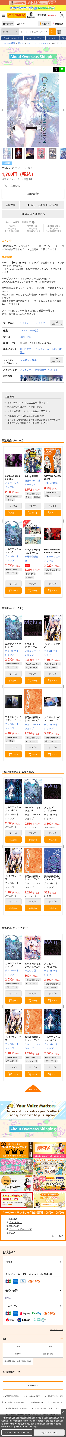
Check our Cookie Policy (17, 1432)
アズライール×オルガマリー (53, 495)
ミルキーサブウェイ (34, 38)
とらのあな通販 (8, 43)
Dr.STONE (30, 573)
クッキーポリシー (57, 1402)
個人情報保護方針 (37, 1402)
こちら (32, 402)
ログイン (52, 15)
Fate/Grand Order (13, 496)
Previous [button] (2, 110)
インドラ (10, 499)
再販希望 (33, 194)
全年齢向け (8, 23)
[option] (33, 110)
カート (15, 512)
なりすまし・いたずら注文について (47, 1408)
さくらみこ (15, 1222)
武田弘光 (14, 1225)
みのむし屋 (30, 970)
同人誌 (21, 43)
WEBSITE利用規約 (12, 1396)
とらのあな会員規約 (33, 1396)
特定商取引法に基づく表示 (17, 1408)
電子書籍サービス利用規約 (14, 1402)
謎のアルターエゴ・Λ (53, 741)
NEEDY (13, 1218)
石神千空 (29, 577)
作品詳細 (13, 839)
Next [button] (64, 110)
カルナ (48, 573)
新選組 (37, 497)
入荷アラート (56, 324)
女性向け (59, 23)
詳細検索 (59, 31)
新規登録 (41, 15)
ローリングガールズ (20, 1229)
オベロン (10, 740)
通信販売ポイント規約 (55, 1396)
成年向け (20, 23)
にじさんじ (52, 38)
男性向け (45, 23)
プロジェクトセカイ (12, 38)
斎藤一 (28, 497)
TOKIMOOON (51, 483)
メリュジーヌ (12, 573)
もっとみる (57, 1236)
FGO (12, 1232)
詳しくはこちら (56, 1329)
